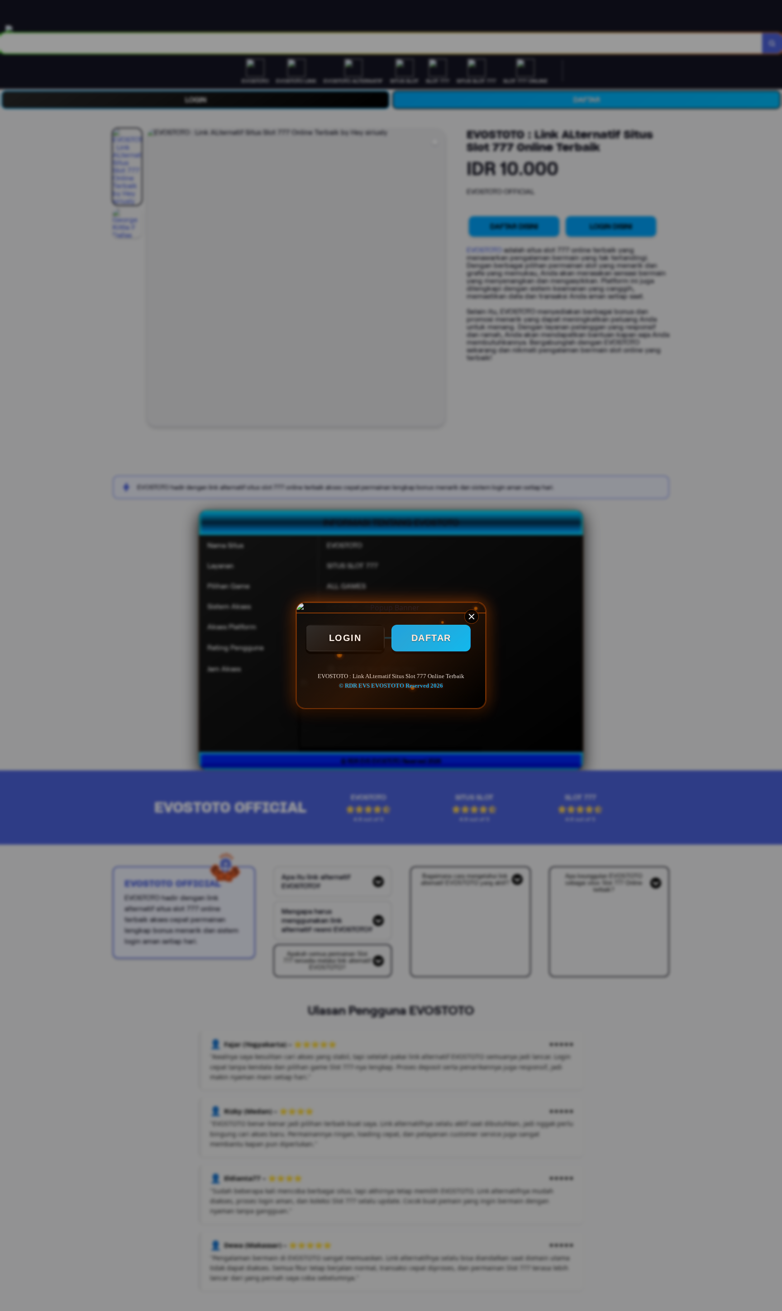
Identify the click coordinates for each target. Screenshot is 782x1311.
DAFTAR (431, 638)
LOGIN (345, 638)
